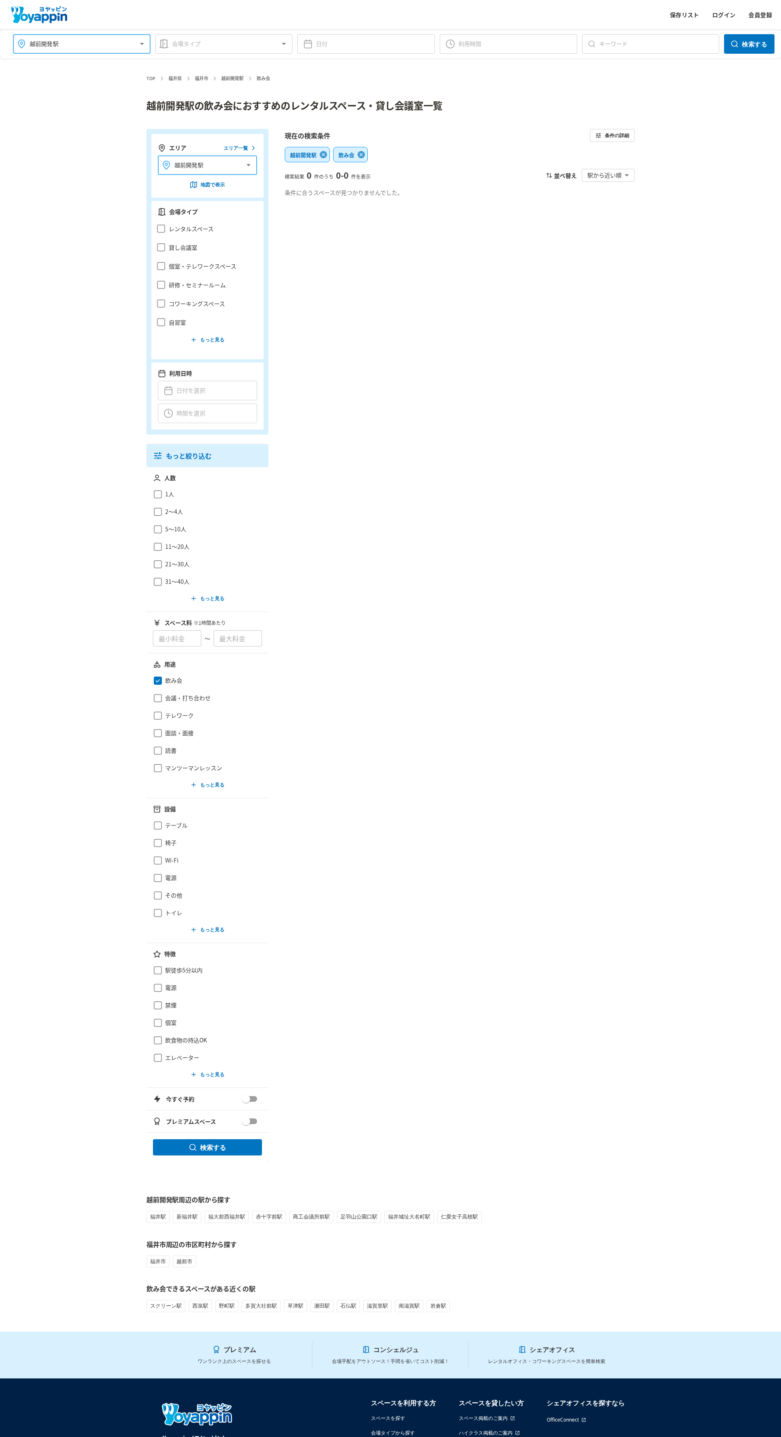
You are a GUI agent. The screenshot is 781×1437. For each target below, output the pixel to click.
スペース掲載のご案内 (483, 1418)
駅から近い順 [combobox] (604, 175)
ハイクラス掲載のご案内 (486, 1432)
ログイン (724, 15)
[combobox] (77, 44)
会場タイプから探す (393, 1432)
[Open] (142, 44)
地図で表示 (213, 184)
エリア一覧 (236, 147)
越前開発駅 (232, 78)
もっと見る (212, 339)
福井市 (201, 78)
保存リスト (684, 15)
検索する (754, 44)
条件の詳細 (617, 135)
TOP (150, 78)
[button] (205, 228)
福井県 (175, 78)
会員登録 (760, 15)
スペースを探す (388, 1418)
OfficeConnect (563, 1419)
